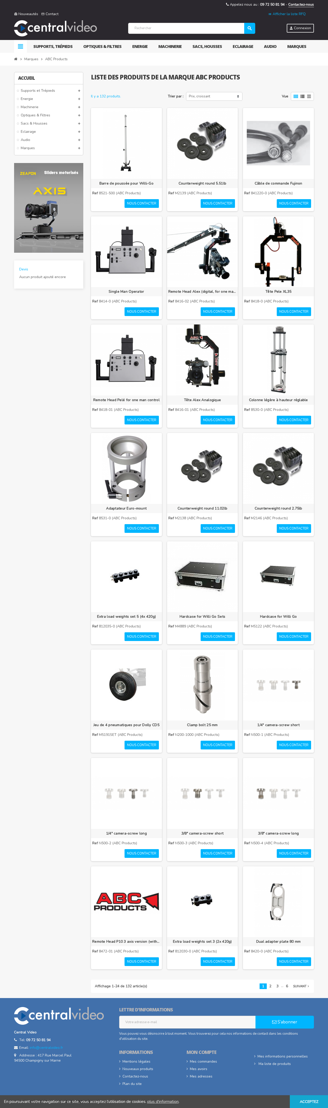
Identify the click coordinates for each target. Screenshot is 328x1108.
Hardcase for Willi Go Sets (202, 616)
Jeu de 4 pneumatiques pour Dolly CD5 (126, 725)
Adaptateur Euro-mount (126, 508)
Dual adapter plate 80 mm (278, 941)
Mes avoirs (198, 1068)
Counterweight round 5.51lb (202, 183)
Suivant (301, 986)
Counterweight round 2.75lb (278, 508)
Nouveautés (26, 14)
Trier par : (175, 96)
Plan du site (132, 1083)
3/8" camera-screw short (202, 833)
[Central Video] (55, 28)
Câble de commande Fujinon (278, 183)
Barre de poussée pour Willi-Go (126, 183)
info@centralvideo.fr (46, 1047)
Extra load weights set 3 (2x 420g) (202, 941)
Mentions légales (136, 1061)
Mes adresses (201, 1076)
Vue (285, 96)
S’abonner (286, 1022)
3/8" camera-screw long (278, 833)
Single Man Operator (126, 291)
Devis (23, 269)
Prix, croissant (199, 96)
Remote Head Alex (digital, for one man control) (202, 291)
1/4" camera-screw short (278, 725)
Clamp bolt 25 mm (202, 725)
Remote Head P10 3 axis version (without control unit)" (126, 941)
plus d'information (163, 1101)
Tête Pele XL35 (278, 291)
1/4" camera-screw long (126, 833)
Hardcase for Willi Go (278, 616)
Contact (49, 14)
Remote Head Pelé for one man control (126, 400)
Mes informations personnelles (283, 1056)
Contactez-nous (301, 4)
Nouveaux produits (137, 1068)
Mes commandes (203, 1061)
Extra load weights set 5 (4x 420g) (126, 616)
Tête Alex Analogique (202, 400)
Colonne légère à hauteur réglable (278, 400)
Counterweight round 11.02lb (203, 508)
